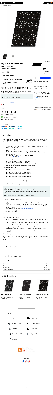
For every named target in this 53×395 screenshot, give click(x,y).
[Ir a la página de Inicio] (10, 3)
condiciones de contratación (26, 208)
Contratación (39, 390)
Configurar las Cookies (32, 390)
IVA (46, 61)
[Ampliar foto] (26, 51)
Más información (39, 97)
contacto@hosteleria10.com (33, 385)
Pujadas (12, 102)
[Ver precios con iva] (49, 61)
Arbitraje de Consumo (27, 205)
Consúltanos (26, 230)
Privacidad (18, 390)
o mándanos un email (9, 119)
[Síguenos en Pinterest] (29, 362)
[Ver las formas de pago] (11, 129)
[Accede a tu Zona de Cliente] (48, 3)
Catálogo (5, 104)
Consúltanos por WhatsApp (10, 117)
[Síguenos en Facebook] (23, 362)
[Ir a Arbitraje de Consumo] (27, 351)
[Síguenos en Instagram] (26, 362)
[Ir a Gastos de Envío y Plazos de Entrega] (40, 65)
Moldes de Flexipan (6, 5)
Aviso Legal (13, 390)
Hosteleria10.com (17, 385)
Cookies (25, 390)
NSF (18, 156)
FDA (14, 156)
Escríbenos (5, 249)
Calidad (21, 390)
